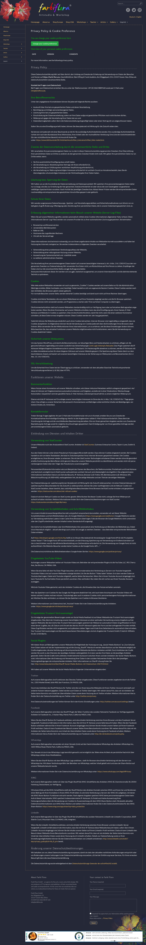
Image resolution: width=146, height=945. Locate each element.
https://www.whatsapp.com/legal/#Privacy (114, 771)
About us (46, 22)
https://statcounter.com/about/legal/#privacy (49, 502)
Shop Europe (58, 22)
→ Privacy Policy (107, 918)
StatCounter (89, 444)
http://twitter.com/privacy (86, 696)
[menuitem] (138, 17)
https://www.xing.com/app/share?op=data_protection (64, 806)
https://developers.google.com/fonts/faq (50, 538)
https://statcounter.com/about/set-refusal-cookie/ (57, 491)
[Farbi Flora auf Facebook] (128, 10)
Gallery (113, 22)
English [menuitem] (139, 17)
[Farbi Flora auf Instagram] (140, 10)
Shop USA (70, 22)
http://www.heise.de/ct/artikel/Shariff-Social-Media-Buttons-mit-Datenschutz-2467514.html (71, 664)
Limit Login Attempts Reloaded (101, 346)
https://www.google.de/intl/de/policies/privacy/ (54, 606)
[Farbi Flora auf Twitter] (134, 10)
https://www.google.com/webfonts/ (100, 516)
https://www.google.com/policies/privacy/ (105, 551)
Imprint (123, 22)
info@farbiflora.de (38, 91)
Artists (103, 22)
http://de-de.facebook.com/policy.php (109, 734)
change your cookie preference (45, 43)
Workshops (81, 22)
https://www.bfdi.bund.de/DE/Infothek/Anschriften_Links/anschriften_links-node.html (70, 140)
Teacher (93, 22)
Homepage (35, 22)
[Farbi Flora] (55, 7)
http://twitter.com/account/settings (114, 701)
